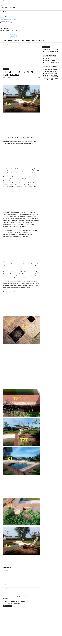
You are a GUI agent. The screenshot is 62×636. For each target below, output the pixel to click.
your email (2, 27)
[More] (18, 80)
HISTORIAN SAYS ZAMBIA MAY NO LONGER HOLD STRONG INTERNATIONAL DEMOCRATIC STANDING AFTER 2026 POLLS (50, 69)
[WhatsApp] (14, 80)
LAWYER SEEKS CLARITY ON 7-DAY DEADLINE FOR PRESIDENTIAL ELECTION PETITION (51, 62)
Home (4, 44)
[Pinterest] (11, 80)
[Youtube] (58, 32)
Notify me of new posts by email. (12, 603)
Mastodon (2, 0)
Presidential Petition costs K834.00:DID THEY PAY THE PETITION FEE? (49, 57)
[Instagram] (52, 32)
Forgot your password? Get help (8, 19)
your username (3, 11)
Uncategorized (6, 68)
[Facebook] (50, 32)
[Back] (0, 4)
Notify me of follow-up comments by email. (15, 601)
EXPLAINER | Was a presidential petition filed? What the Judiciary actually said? (51, 51)
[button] (57, 40)
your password (3, 16)
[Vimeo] (56, 32)
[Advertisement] (21, 57)
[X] (54, 32)
